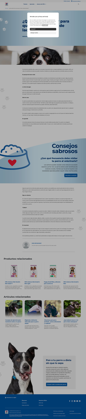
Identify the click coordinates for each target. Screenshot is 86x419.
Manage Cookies (34, 32)
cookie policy (45, 25)
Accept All (33, 29)
